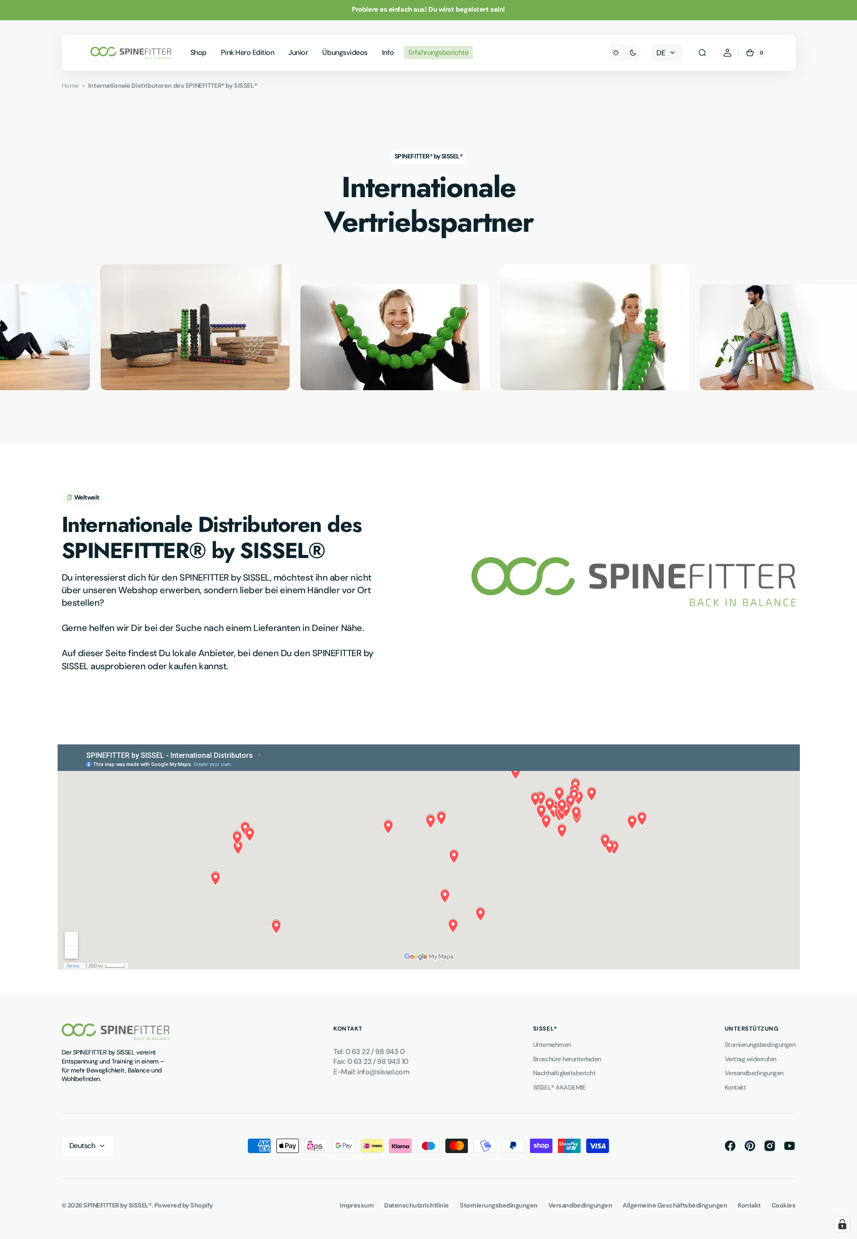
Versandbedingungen (754, 1073)
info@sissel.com (383, 1072)
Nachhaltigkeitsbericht (564, 1073)
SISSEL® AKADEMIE (559, 1087)
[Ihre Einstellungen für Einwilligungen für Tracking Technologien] (842, 1224)
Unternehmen (552, 1045)
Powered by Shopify (183, 1205)
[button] (702, 53)
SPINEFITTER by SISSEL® (117, 1205)
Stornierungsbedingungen (760, 1045)
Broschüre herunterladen (567, 1059)
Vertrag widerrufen (750, 1059)
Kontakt (735, 1087)
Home (70, 85)
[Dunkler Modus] (624, 53)
